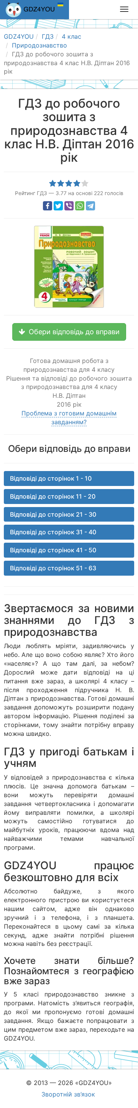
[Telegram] (90, 205)
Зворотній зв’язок (68, 1094)
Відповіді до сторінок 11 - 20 (52, 496)
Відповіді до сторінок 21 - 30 (53, 514)
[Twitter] (58, 205)
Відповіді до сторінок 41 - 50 (53, 550)
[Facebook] (47, 205)
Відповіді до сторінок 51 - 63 (53, 568)
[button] (69, 332)
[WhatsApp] (79, 205)
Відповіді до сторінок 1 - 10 (51, 478)
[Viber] (69, 205)
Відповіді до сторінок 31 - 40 (53, 532)
